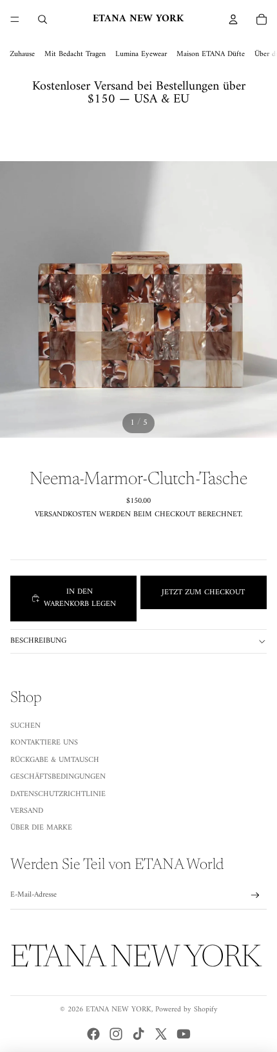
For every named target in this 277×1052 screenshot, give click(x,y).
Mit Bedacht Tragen (75, 54)
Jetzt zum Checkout (203, 592)
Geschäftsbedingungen (58, 777)
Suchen (25, 726)
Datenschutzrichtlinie (58, 794)
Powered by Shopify (186, 1010)
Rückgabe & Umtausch (54, 760)
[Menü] (15, 19)
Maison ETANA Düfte (211, 54)
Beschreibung (38, 641)
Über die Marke (41, 828)
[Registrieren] (255, 895)
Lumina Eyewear (141, 54)
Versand (26, 811)
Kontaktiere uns (44, 743)
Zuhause (22, 54)
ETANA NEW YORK (118, 1010)
